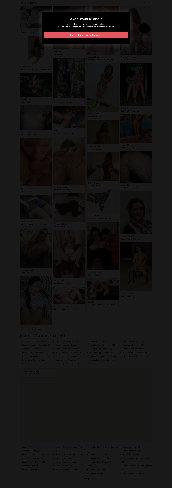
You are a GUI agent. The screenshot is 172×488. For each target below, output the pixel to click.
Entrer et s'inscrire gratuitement (86, 35)
